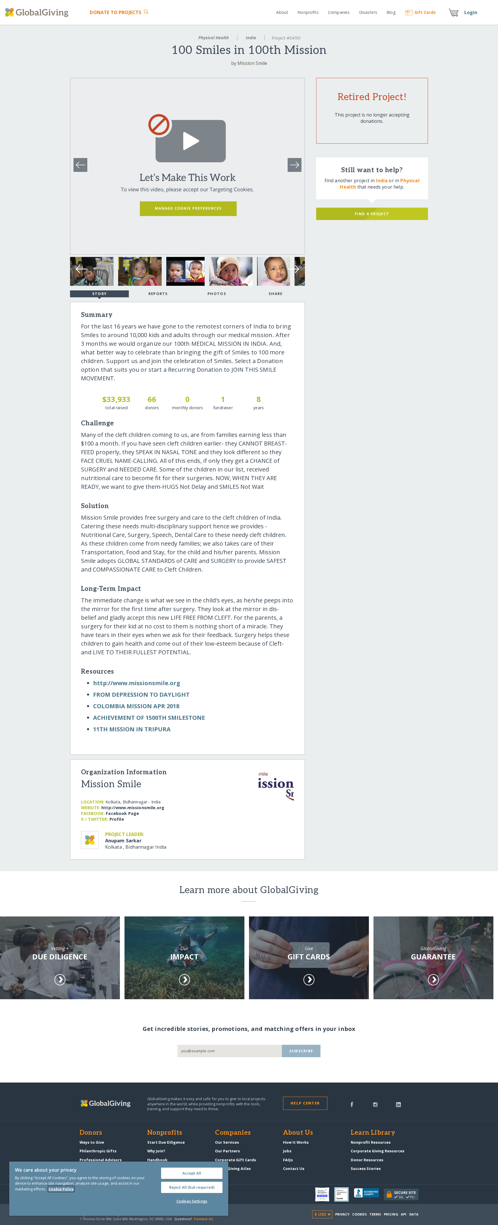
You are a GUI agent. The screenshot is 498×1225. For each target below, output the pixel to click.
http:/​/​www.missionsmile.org (136, 683)
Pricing (391, 1214)
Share (275, 293)
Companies (339, 12)
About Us (298, 1133)
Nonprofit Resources (371, 1142)
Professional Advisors (101, 1159)
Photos (216, 293)
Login (471, 12)
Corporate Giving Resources (377, 1150)
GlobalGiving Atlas (233, 1168)
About (282, 12)
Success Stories (366, 1168)
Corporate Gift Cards (235, 1159)
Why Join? (156, 1150)
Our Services (227, 1142)
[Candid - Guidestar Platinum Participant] (344, 1194)
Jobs (287, 1150)
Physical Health (213, 37)
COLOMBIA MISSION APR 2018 (136, 706)
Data (413, 1214)
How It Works (296, 1142)
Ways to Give (92, 1142)
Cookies (359, 1214)
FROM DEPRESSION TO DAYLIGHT (141, 694)
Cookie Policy (61, 1189)
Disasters (368, 12)
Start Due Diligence (166, 1142)
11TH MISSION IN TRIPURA (132, 729)
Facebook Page (122, 813)
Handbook (157, 1159)
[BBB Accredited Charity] (369, 1194)
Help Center (305, 1103)
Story (99, 293)
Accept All (191, 1173)
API (403, 1214)
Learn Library (373, 1133)
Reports (158, 293)
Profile (117, 819)
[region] (118, 1189)
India (251, 37)
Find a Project (372, 213)
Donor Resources (367, 1159)
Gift (425, 12)
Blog (391, 12)
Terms (375, 1214)
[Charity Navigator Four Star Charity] (325, 1194)
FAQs (288, 1159)
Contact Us (293, 1168)
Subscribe (301, 1050)
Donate (115, 12)
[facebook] (352, 1104)
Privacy (342, 1214)
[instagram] (375, 1104)
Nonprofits (307, 12)
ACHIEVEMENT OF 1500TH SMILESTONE (149, 718)
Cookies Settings (191, 1201)
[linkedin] (398, 1104)
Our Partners (227, 1150)
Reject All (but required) (191, 1187)
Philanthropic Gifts (98, 1150)
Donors (91, 1133)
